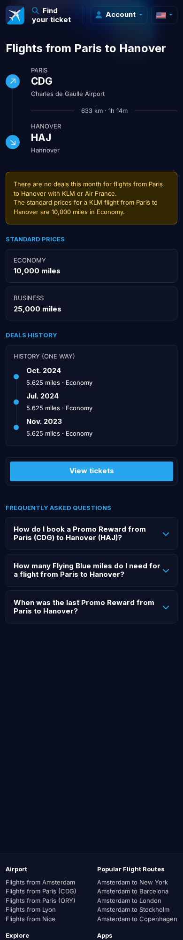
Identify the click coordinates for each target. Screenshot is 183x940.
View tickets (91, 470)
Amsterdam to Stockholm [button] (133, 909)
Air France (100, 193)
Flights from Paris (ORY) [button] (41, 900)
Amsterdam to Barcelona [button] (132, 891)
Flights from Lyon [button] (31, 909)
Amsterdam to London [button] (129, 900)
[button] (53, 15)
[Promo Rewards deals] (15, 15)
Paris (39, 70)
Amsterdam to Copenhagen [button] (137, 919)
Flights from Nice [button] (30, 919)
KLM (68, 193)
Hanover (46, 126)
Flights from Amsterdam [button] (40, 882)
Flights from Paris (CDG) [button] (41, 891)
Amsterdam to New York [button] (132, 882)
